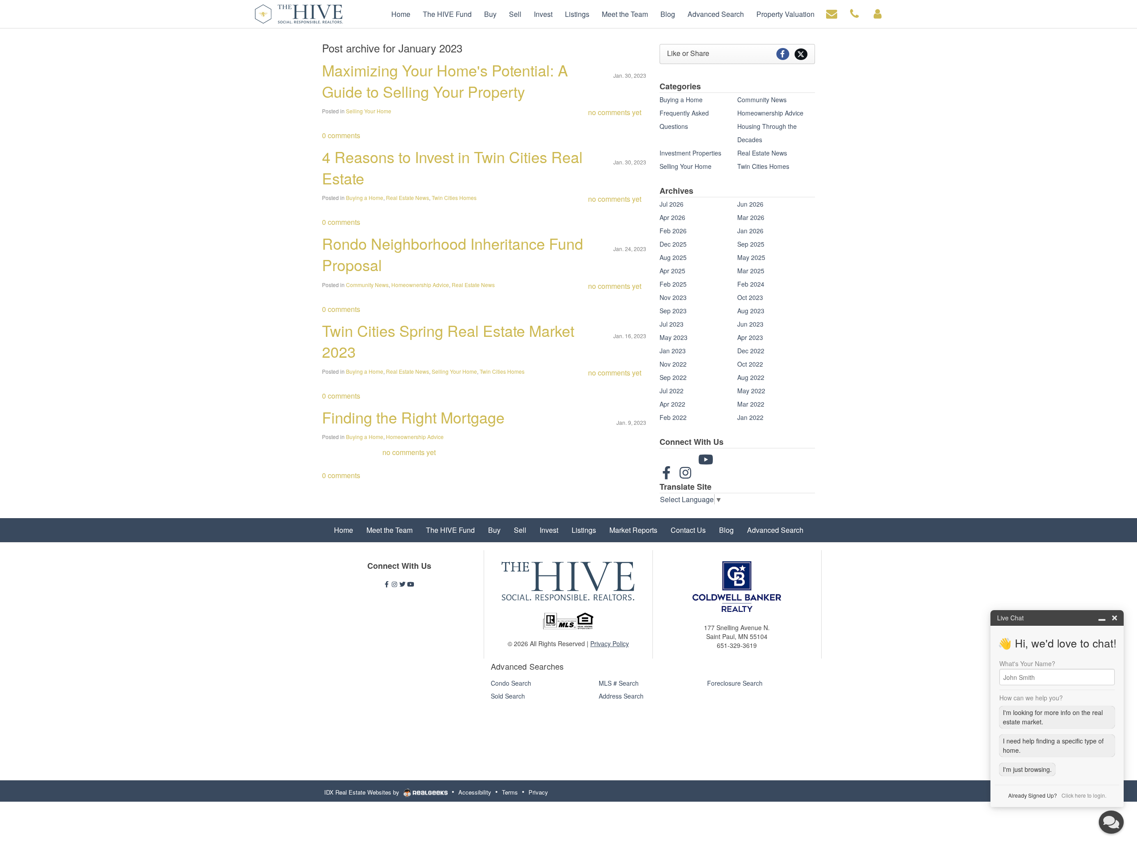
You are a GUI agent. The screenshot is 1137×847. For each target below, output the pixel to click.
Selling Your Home (368, 111)
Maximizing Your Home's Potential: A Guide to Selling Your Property (445, 80)
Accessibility (474, 792)
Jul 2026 (672, 204)
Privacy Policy (609, 643)
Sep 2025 (750, 244)
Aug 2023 (750, 310)
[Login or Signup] (878, 13)
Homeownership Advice (420, 284)
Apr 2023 (750, 337)
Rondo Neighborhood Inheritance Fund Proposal (452, 254)
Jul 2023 (672, 324)
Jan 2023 (673, 350)
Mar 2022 (750, 404)
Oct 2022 (750, 364)
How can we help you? (1031, 698)
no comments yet (614, 112)
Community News (367, 284)
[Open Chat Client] (1111, 822)
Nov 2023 (673, 297)
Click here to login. (1083, 795)
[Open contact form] (831, 13)
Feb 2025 (673, 284)
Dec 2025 (673, 244)
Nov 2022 (673, 364)
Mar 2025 (750, 270)
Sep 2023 (673, 310)
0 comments (341, 135)
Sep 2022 (673, 377)
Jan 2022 (750, 417)
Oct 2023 (750, 297)
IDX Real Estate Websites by (362, 792)
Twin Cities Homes (454, 197)
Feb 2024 (750, 284)
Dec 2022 (750, 350)
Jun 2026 (750, 204)
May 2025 (751, 257)
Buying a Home (364, 197)
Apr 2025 (672, 270)
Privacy (538, 792)
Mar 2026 (750, 217)
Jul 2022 (672, 390)
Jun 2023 (750, 324)
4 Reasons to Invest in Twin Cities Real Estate (452, 167)
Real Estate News (407, 197)
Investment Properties (690, 152)
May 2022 (751, 390)
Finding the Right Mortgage (413, 417)
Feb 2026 (673, 230)
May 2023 (674, 337)
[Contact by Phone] (854, 13)
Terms (510, 792)
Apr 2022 (672, 404)
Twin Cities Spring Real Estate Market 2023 (448, 341)
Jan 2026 (750, 230)
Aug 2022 (750, 377)
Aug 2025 (673, 257)
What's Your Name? (1027, 663)
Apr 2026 (672, 217)
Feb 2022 (673, 417)
